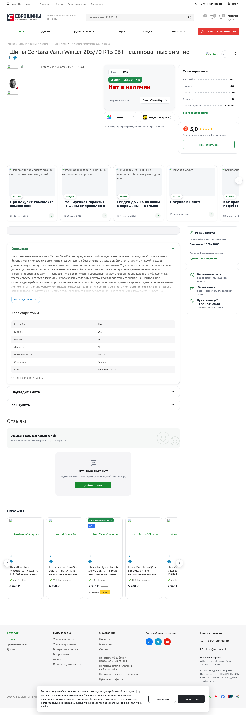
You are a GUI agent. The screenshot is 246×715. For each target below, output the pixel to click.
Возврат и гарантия (65, 649)
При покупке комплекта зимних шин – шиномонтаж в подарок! (32, 205)
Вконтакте (149, 641)
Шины (11, 639)
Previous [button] (7, 563)
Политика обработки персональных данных (113, 659)
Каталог (12, 633)
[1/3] (12, 70)
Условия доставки (64, 644)
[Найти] (189, 17)
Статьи (103, 649)
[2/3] (12, 83)
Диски (11, 649)
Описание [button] (19, 248)
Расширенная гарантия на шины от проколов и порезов (84, 205)
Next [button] (179, 563)
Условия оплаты (63, 639)
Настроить (162, 698)
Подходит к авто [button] (25, 391)
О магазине (107, 633)
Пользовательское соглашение (119, 674)
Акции (57, 659)
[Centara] (212, 54)
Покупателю (62, 633)
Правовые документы (67, 664)
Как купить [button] (20, 404)
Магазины (105, 644)
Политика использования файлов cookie (115, 667)
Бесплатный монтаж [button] (125, 79)
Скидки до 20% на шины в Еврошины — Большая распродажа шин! (138, 205)
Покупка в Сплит (185, 201)
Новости (104, 639)
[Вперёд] (238, 180)
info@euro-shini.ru (217, 649)
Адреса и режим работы (204, 258)
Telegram (158, 641)
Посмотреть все (209, 144)
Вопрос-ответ (61, 654)
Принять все (191, 698)
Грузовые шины (17, 644)
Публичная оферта (111, 679)
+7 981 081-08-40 (208, 304)
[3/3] (12, 96)
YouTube (167, 641)
